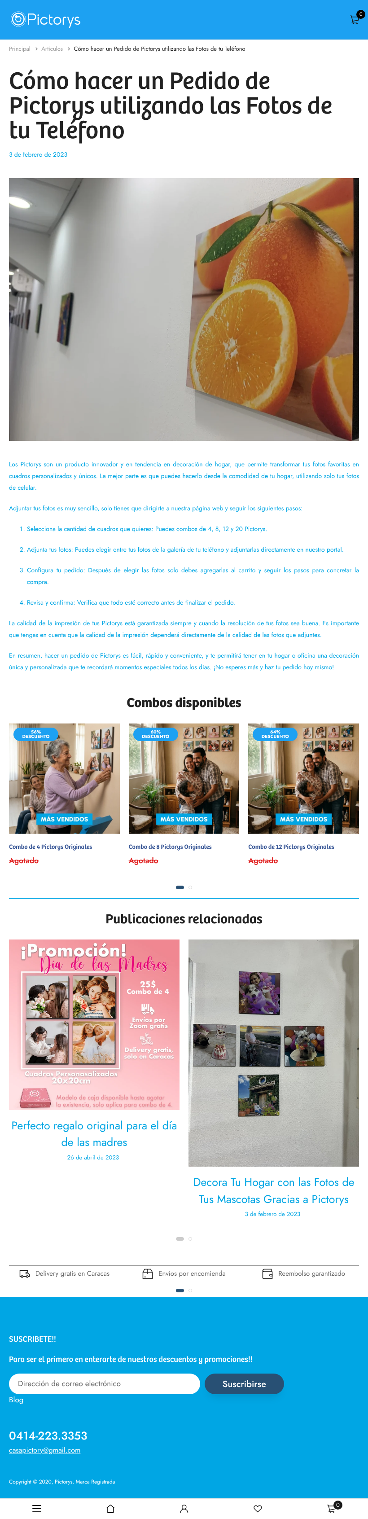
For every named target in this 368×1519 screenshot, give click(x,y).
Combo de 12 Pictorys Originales (291, 846)
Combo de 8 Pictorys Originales (170, 846)
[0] (354, 19)
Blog (16, 1400)
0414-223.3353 (48, 1436)
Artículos (53, 48)
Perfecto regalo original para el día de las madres (94, 1134)
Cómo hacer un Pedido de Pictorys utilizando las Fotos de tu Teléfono (159, 48)
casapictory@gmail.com (44, 1450)
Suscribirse (244, 1384)
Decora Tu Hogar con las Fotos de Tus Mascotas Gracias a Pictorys (273, 1190)
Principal (20, 48)
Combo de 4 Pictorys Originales (50, 846)
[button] (180, 887)
